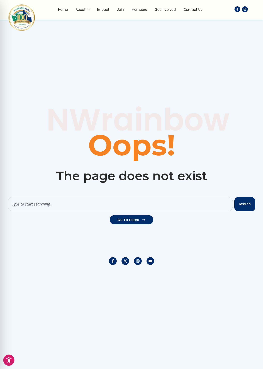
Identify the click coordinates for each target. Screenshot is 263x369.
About (80, 9)
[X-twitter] (125, 261)
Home (63, 9)
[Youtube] (150, 261)
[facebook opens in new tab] (237, 9)
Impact (103, 9)
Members (139, 9)
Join (120, 9)
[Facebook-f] (113, 261)
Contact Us (192, 9)
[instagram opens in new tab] (245, 9)
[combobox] (120, 204)
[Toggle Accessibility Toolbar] (9, 360)
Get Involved (165, 9)
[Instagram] (138, 261)
